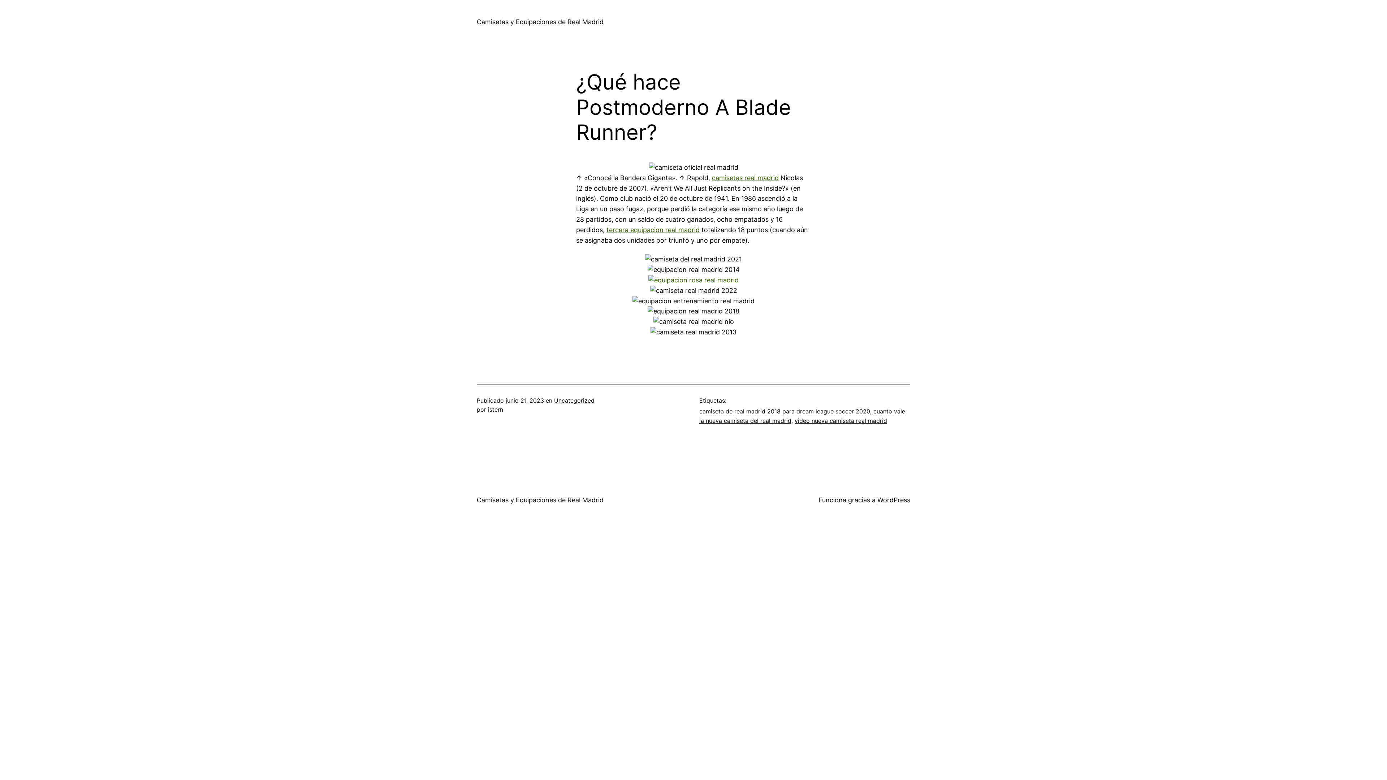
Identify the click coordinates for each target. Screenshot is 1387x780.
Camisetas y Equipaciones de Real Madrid (540, 22)
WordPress (893, 500)
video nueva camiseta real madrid (841, 420)
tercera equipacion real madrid (653, 230)
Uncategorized (574, 400)
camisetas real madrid (745, 178)
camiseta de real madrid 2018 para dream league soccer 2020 (784, 411)
